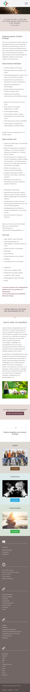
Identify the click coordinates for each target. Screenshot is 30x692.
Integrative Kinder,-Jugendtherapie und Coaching (11, 631)
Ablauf (3, 670)
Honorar (3, 666)
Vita (3, 662)
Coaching (4, 609)
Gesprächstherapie (6, 600)
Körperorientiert (5, 653)
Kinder (3, 660)
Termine (3, 668)
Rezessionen (4, 674)
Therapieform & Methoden (7, 594)
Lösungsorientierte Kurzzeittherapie (9, 629)
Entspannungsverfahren (7, 635)
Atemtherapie (4, 627)
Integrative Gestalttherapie (7, 596)
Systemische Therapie (6, 605)
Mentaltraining (5, 637)
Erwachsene (4, 655)
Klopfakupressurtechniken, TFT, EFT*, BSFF (10, 633)
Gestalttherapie (5, 598)
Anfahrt (3, 672)
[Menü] (25, 3)
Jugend (3, 658)
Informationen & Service (7, 664)
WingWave (4, 625)
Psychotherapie (5, 607)
